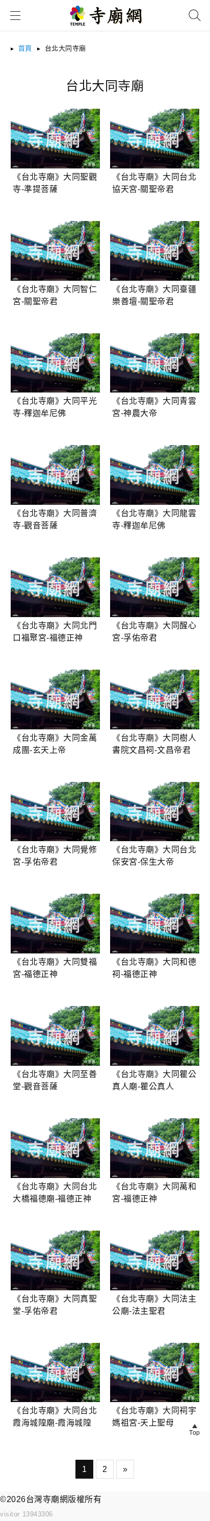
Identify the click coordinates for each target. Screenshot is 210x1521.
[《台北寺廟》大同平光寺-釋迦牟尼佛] (55, 363)
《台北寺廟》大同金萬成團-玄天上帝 (55, 743)
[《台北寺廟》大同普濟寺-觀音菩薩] (55, 475)
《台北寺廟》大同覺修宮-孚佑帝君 (55, 855)
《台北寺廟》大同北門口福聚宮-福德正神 (55, 631)
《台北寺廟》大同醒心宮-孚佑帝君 (154, 631)
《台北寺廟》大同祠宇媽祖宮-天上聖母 (154, 1416)
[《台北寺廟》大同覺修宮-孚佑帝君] (55, 812)
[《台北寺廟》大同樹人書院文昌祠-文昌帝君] (154, 699)
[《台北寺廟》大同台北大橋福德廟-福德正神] (55, 1148)
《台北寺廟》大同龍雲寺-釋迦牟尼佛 (154, 519)
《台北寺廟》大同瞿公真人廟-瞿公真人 (154, 1080)
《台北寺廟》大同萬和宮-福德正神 (154, 1192)
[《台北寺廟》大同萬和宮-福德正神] (154, 1148)
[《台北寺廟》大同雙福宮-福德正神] (55, 923)
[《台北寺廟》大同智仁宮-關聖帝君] (55, 251)
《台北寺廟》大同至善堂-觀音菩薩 (55, 1080)
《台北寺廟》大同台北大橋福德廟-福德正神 (55, 1192)
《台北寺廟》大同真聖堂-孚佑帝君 (55, 1304)
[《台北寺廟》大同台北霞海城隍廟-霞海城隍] (55, 1373)
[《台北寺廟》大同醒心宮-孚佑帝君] (154, 587)
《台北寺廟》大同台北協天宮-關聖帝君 (154, 183)
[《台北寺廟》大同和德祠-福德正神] (154, 923)
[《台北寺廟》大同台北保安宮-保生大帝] (154, 812)
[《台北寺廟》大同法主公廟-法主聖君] (154, 1260)
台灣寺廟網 (47, 1499)
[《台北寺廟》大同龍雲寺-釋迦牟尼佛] (154, 475)
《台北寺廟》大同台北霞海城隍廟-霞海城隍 (55, 1416)
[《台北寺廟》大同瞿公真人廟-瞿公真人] (154, 1036)
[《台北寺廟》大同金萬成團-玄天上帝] (55, 699)
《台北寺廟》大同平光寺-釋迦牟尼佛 (55, 407)
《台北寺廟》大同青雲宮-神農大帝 (154, 407)
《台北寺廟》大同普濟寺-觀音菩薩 (55, 519)
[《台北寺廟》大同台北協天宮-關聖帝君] (154, 138)
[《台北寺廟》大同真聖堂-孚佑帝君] (55, 1260)
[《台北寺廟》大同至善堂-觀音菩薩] (55, 1036)
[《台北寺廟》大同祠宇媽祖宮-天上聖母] (154, 1373)
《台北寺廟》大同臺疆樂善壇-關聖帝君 (154, 295)
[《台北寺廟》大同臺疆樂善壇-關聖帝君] (154, 251)
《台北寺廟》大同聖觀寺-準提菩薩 (55, 183)
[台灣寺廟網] (105, 29)
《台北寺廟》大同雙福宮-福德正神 (55, 968)
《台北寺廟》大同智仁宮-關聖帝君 (55, 295)
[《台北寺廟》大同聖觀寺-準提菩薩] (55, 138)
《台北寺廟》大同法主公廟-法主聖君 (154, 1304)
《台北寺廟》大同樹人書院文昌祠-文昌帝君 (154, 743)
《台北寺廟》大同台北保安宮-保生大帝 (154, 855)
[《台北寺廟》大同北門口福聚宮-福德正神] (55, 587)
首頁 (25, 48)
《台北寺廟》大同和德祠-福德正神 (154, 968)
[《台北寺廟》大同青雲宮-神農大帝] (154, 363)
